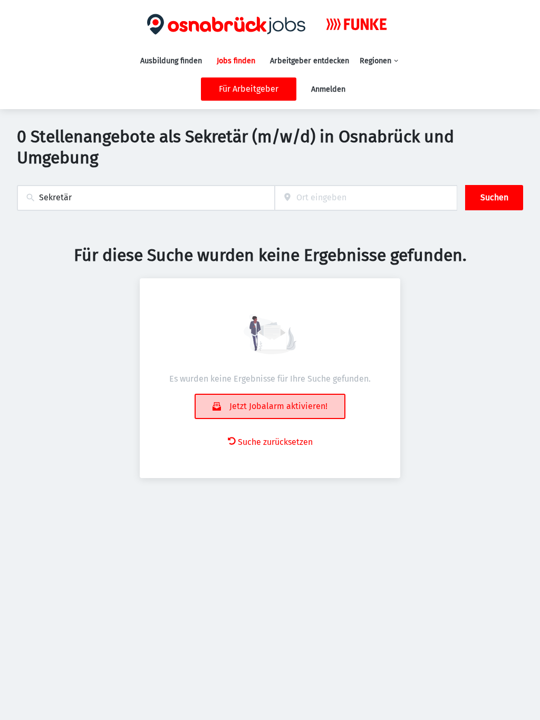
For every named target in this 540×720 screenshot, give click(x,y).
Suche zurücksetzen (275, 442)
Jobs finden (236, 60)
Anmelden (328, 89)
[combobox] (146, 198)
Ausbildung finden (171, 60)
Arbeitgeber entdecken (309, 60)
